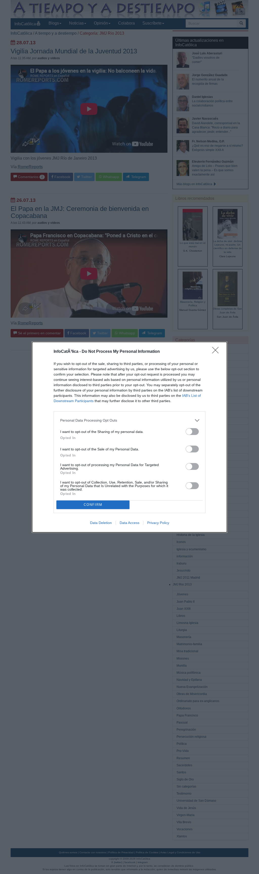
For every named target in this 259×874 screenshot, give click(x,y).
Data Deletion (101, 523)
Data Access (129, 523)
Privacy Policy (158, 523)
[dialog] (129, 437)
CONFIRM (93, 505)
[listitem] (129, 420)
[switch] (192, 431)
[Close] (217, 352)
